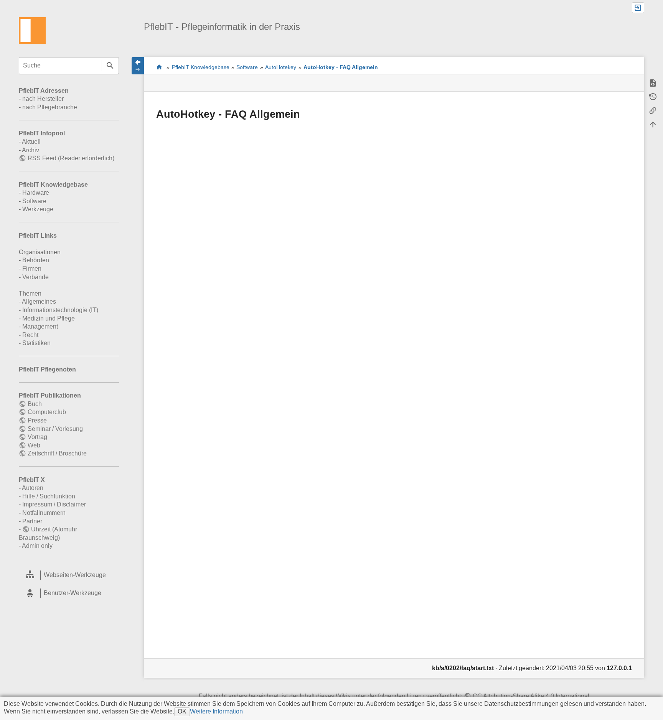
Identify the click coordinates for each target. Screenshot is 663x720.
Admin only (37, 545)
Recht (30, 335)
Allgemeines (39, 301)
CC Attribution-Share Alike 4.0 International (531, 696)
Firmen (31, 268)
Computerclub (47, 412)
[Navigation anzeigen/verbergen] (138, 65)
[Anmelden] (638, 7)
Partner (32, 521)
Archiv (30, 150)
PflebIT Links (38, 235)
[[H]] (32, 30)
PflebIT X (32, 480)
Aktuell (31, 141)
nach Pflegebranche (49, 107)
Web (34, 445)
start (159, 67)
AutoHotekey (280, 67)
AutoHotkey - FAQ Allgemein (340, 67)
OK (182, 711)
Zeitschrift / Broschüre (57, 453)
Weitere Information (216, 711)
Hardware (35, 192)
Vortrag (37, 437)
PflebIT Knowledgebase (53, 184)
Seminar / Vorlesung (55, 429)
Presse (37, 420)
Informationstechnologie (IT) (60, 310)
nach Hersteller (43, 98)
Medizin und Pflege (48, 318)
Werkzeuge (37, 209)
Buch (34, 404)
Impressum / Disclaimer (54, 504)
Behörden (35, 260)
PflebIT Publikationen (50, 395)
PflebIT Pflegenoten (47, 369)
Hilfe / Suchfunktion (48, 496)
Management (40, 326)
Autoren (32, 488)
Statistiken (36, 343)
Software (34, 201)
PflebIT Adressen (44, 90)
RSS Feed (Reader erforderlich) (71, 158)
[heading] (69, 575)
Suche (110, 66)
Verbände (35, 277)
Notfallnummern (44, 513)
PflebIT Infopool (42, 133)
